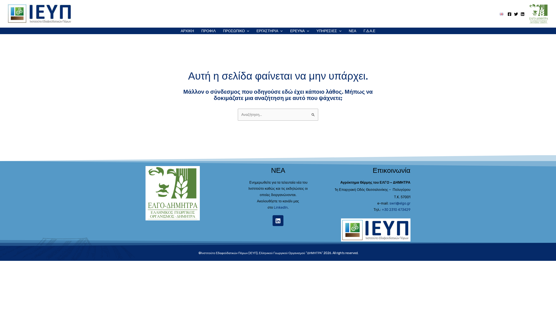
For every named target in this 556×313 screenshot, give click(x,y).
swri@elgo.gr (399, 203)
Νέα (352, 31)
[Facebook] (509, 14)
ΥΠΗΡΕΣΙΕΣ (326, 31)
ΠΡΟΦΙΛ (208, 31)
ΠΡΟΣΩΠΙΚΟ (234, 31)
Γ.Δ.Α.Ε (369, 31)
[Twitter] (516, 14)
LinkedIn (281, 207)
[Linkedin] (523, 14)
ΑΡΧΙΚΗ (187, 31)
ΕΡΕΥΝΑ (297, 31)
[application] (247, 31)
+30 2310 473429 (396, 210)
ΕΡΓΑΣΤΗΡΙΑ (267, 31)
